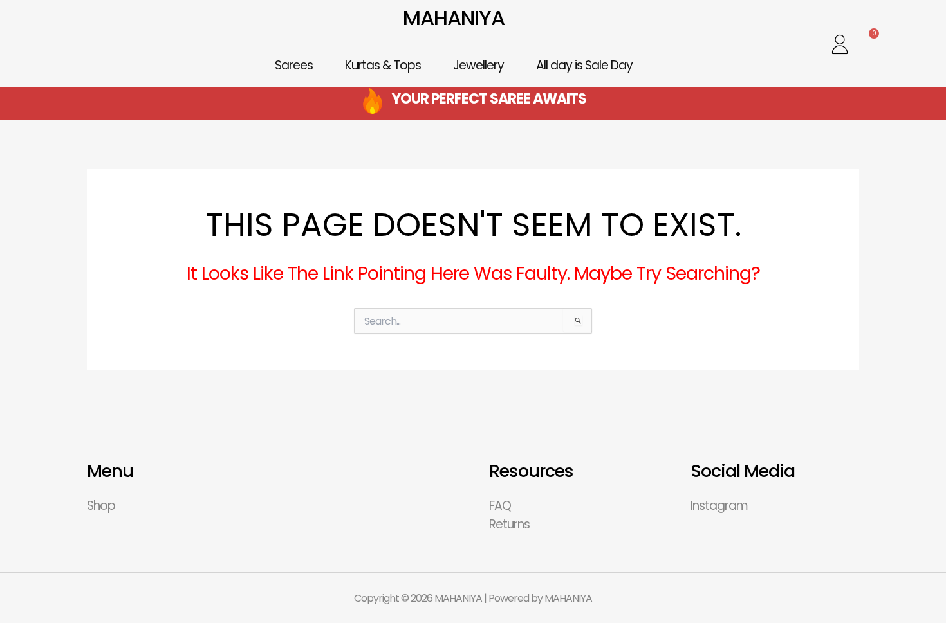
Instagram (719, 505)
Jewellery (478, 65)
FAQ (500, 505)
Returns (509, 524)
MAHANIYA (454, 17)
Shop (101, 505)
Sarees (294, 65)
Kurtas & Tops (383, 65)
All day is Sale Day (584, 65)
